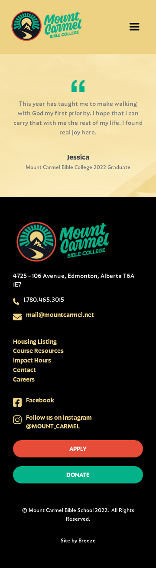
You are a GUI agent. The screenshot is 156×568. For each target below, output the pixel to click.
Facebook (40, 400)
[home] (46, 27)
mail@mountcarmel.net (60, 314)
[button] (134, 27)
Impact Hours (32, 360)
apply (78, 448)
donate (78, 474)
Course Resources (38, 350)
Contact (24, 370)
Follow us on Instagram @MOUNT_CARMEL (59, 421)
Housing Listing (35, 341)
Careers (24, 379)
